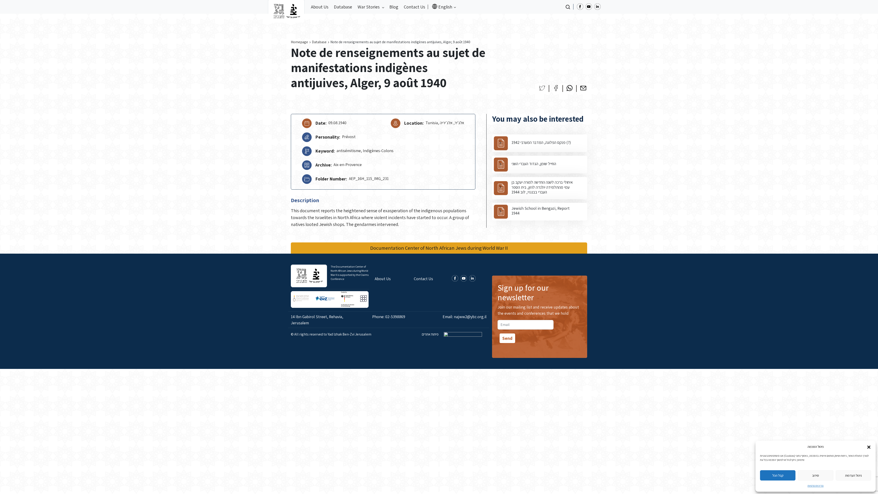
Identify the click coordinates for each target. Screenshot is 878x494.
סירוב (815, 475)
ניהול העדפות (853, 475)
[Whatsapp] (570, 88)
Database (343, 7)
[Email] (583, 88)
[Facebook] (556, 88)
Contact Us (414, 7)
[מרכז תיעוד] (286, 7)
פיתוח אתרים (430, 334)
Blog (393, 7)
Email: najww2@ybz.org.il (465, 316)
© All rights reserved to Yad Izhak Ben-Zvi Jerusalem (331, 334)
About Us (319, 7)
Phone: (388, 316)
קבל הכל (777, 475)
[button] (869, 446)
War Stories (369, 7)
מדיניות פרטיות (816, 485)
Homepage (299, 42)
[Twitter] (542, 88)
